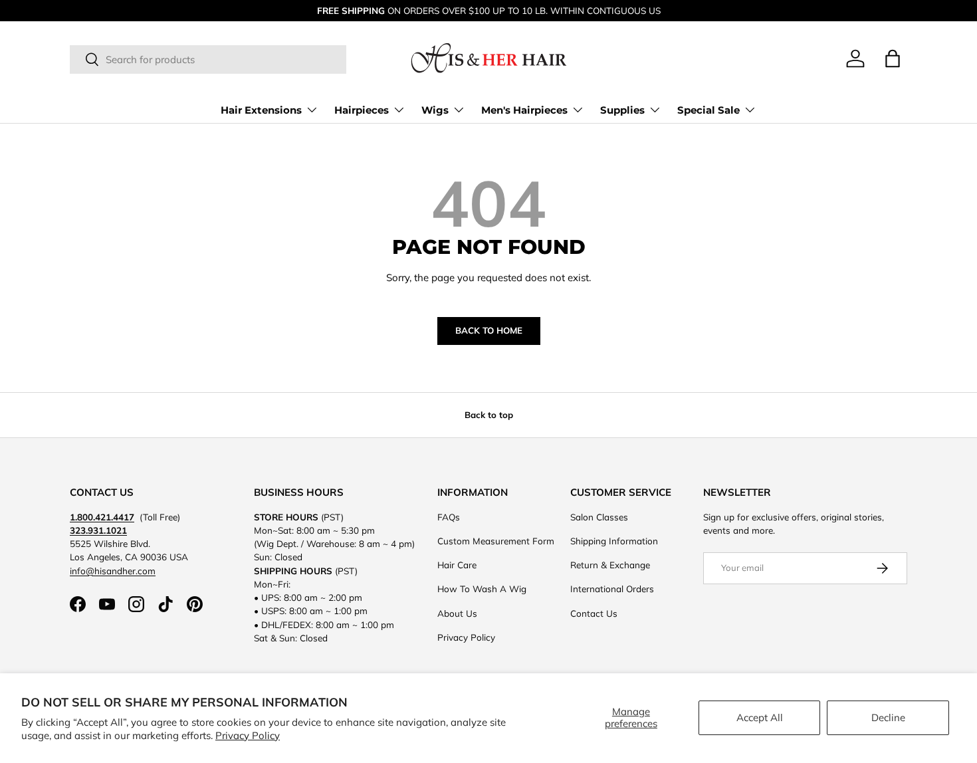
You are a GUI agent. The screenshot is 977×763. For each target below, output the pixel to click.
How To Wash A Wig (481, 588)
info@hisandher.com (113, 570)
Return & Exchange (610, 564)
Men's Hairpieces (524, 110)
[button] (892, 58)
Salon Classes (599, 516)
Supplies (622, 110)
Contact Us (593, 613)
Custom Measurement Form (495, 540)
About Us (457, 613)
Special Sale (708, 110)
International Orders (612, 588)
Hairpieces (361, 110)
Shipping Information (614, 540)
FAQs (448, 516)
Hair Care (457, 564)
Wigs (435, 110)
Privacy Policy (247, 735)
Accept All (759, 717)
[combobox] (208, 59)
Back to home (488, 330)
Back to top (489, 414)
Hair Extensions (261, 110)
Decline (888, 717)
